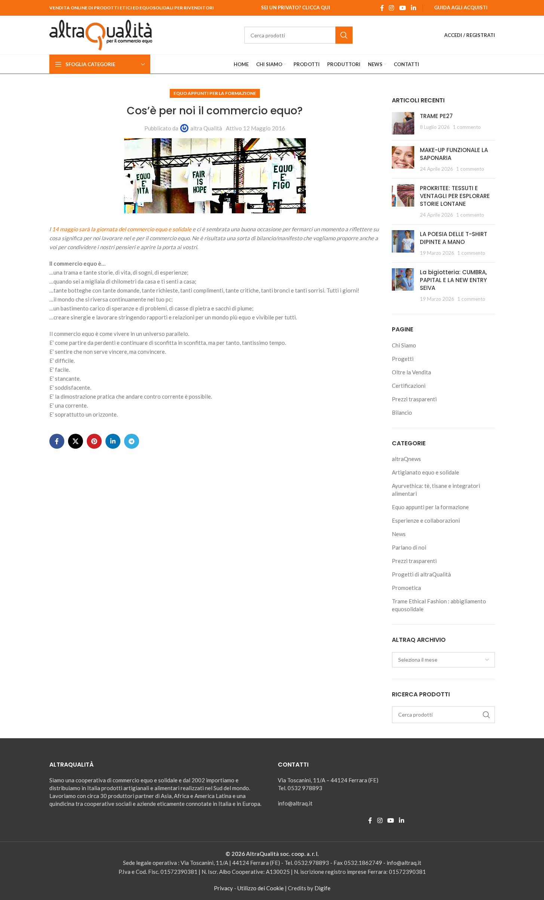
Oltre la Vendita (411, 372)
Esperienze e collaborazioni (426, 520)
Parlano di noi (409, 547)
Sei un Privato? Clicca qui (295, 7)
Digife (322, 888)
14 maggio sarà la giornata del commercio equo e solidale (121, 229)
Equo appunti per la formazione (214, 93)
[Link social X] (75, 441)
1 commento (467, 127)
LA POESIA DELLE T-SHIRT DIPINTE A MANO (453, 238)
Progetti (403, 358)
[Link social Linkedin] (413, 7)
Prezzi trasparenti (414, 399)
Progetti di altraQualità (421, 574)
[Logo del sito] (101, 34)
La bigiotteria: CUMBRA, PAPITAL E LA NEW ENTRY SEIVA (453, 280)
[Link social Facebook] (382, 7)
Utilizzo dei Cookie (260, 888)
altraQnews (406, 458)
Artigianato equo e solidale (425, 472)
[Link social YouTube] (402, 7)
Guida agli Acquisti (461, 7)
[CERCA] (344, 35)
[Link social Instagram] (392, 7)
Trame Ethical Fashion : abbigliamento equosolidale (439, 605)
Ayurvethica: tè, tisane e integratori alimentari (436, 489)
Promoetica (406, 587)
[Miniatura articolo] (403, 123)
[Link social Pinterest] (94, 441)
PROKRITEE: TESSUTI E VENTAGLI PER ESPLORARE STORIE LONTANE (455, 196)
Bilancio (402, 412)
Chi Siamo (404, 345)
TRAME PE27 (436, 116)
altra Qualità (206, 128)
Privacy (223, 888)
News (399, 534)
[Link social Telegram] (131, 441)
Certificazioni (408, 385)
